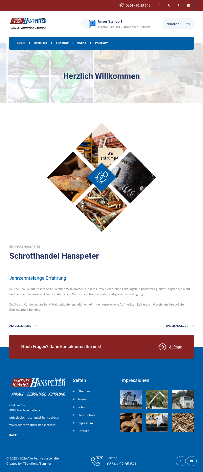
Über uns (40, 43)
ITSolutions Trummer (36, 463)
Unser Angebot (177, 325)
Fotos (81, 43)
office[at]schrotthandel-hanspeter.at (34, 417)
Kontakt (101, 43)
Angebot (62, 43)
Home (21, 43)
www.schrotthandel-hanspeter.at (32, 425)
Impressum (85, 423)
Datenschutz (86, 415)
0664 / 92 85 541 (138, 5)
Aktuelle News (20, 325)
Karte (13, 435)
